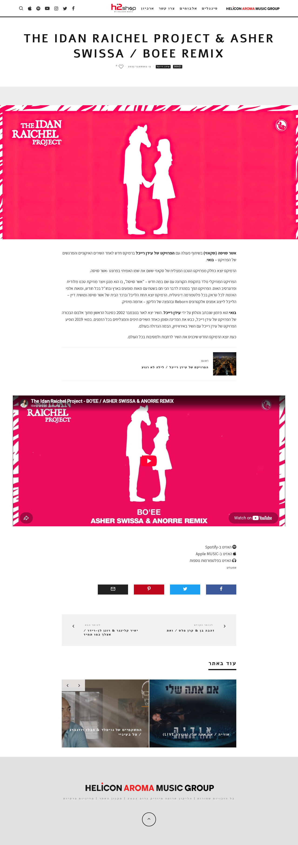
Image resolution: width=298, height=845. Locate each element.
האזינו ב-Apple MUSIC (214, 553)
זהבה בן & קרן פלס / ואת (190, 631)
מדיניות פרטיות (78, 798)
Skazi (177, 66)
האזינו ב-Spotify (218, 547)
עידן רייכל (163, 66)
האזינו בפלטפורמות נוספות (211, 560)
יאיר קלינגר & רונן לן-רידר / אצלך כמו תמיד (111, 633)
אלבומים (188, 8)
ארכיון (147, 8)
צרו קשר (167, 8)
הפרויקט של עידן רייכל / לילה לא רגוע (175, 367)
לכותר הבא (93, 625)
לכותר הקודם (203, 625)
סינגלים (210, 8)
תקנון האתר (110, 798)
